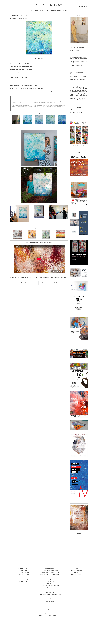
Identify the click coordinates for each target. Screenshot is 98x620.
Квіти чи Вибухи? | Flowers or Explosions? (50, 572)
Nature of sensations (20, 85)
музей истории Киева (57, 277)
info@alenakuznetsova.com (78, 112)
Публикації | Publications (76, 574)
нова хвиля (64, 277)
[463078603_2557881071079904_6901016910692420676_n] (16, 119)
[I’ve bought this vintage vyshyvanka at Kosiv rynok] (72, 129)
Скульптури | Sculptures (24, 572)
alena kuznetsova (42, 275)
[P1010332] (50, 119)
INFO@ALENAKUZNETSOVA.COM (49, 613)
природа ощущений (20, 278)
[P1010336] (62, 119)
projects (47, 10)
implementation (60, 10)
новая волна (12, 278)
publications (53, 10)
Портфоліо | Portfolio (24, 574)
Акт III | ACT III (50, 581)
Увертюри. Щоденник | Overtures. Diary (50, 587)
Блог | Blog (76, 572)
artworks (36, 10)
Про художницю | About (24, 579)
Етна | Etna (24, 283)
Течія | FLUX (50, 588)
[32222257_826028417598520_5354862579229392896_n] (39, 185)
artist (32, 10)
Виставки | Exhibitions (24, 576)
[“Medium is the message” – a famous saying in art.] (79, 141)
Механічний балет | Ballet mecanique (50, 585)
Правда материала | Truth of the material (53, 283)
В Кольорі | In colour (50, 599)
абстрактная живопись (23, 277)
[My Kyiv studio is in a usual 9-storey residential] (72, 135)
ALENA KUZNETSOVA (49, 5)
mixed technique (51, 275)
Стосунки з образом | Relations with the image (50, 574)
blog (66, 10)
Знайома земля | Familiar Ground (50, 570)
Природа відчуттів (20, 83)
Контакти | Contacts (24, 581)
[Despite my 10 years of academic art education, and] (85, 141)
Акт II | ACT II (50, 583)
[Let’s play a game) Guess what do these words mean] (79, 135)
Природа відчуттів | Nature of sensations (19, 18)
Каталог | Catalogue (76, 576)
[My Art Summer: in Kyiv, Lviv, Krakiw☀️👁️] (72, 141)
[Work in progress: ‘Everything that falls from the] (85, 135)
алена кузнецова (32, 277)
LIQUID (13, 17)
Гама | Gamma (50, 579)
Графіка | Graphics (50, 601)
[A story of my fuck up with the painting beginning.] (85, 129)
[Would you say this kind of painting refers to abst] (79, 129)
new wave (17, 277)
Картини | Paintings (23, 570)
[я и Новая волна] (19, 213)
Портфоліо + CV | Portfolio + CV (77, 570)
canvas (46, 275)
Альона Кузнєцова (39, 277)
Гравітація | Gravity (50, 592)
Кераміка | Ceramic (50, 578)
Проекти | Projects (24, 578)
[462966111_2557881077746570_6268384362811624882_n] (27, 119)
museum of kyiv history (59, 275)
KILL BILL (50, 590)
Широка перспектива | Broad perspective (50, 576)
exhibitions (42, 10)
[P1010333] (39, 119)
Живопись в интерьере (47, 277)
